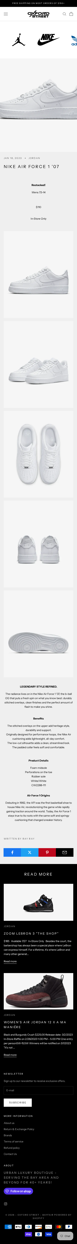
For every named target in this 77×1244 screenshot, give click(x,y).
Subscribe (17, 1102)
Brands (8, 1135)
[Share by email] (64, 852)
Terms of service (13, 1141)
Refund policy (12, 1148)
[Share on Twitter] (29, 852)
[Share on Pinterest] (47, 852)
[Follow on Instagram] (5, 1204)
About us (9, 1123)
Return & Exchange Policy (19, 1129)
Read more (10, 961)
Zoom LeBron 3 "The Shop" (31, 933)
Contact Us (10, 1154)
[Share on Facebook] (12, 852)
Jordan (34, 158)
